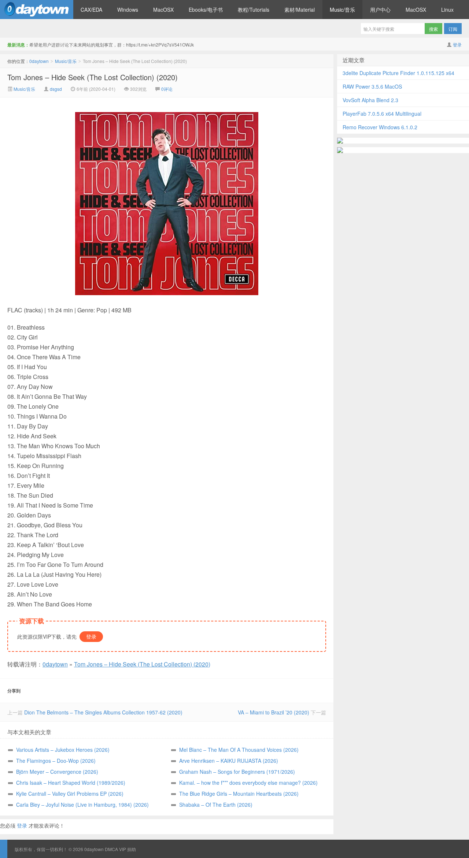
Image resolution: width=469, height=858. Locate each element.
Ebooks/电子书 (206, 9)
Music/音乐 (342, 9)
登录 (457, 44)
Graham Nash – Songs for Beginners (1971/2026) (237, 771)
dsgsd (56, 89)
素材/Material (299, 9)
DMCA (111, 849)
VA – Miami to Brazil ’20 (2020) (273, 712)
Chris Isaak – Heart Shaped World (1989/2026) (70, 782)
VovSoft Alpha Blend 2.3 (370, 100)
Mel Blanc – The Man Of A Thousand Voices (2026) (239, 749)
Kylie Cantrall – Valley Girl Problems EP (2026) (69, 793)
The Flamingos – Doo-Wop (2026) (56, 760)
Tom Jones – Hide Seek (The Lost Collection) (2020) (92, 77)
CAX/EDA (91, 9)
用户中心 (380, 9)
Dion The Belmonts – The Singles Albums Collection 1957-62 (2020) (103, 712)
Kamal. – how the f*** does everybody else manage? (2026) (248, 782)
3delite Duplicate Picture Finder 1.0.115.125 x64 (398, 73)
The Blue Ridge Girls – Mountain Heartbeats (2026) (239, 793)
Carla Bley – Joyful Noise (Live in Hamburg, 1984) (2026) (82, 804)
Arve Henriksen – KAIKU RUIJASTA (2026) (228, 760)
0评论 (167, 89)
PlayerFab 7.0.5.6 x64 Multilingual (382, 113)
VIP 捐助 (127, 849)
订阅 (452, 29)
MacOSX (163, 9)
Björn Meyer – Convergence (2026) (57, 771)
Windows (127, 9)
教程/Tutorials (253, 9)
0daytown (36, 9)
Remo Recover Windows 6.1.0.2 (380, 127)
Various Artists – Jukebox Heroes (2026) (63, 749)
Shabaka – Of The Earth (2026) (215, 804)
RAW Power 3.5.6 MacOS (372, 86)
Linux (447, 9)
